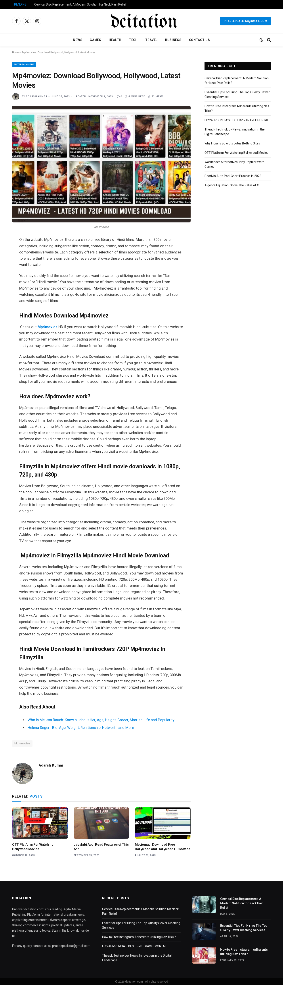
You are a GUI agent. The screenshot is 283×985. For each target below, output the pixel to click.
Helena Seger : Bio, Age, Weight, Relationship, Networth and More (81, 728)
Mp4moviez (22, 743)
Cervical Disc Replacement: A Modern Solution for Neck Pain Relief (80, 4)
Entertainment (24, 64)
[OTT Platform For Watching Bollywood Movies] (40, 823)
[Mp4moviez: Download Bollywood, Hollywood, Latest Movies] (101, 164)
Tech (133, 40)
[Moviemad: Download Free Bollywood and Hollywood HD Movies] (163, 823)
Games (95, 40)
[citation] (141, 21)
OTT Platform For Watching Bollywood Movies (33, 847)
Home (15, 52)
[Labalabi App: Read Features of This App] (101, 823)
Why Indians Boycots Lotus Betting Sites (232, 143)
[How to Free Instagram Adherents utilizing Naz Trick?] (204, 955)
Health (115, 40)
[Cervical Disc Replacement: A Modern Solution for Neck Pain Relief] (204, 904)
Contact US (199, 40)
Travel (151, 40)
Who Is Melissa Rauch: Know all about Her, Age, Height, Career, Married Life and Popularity (101, 720)
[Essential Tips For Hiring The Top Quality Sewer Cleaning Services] (204, 931)
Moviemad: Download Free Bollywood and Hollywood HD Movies (162, 847)
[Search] (268, 40)
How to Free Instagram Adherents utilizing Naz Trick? (139, 937)
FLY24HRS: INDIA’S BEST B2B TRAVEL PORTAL (237, 120)
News (77, 40)
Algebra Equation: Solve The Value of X (232, 185)
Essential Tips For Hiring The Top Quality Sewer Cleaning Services (243, 928)
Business (173, 40)
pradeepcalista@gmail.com (245, 21)
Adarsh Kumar (36, 96)
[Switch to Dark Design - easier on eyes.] (261, 40)
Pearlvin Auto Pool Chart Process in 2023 (233, 176)
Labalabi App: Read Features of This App (101, 847)
